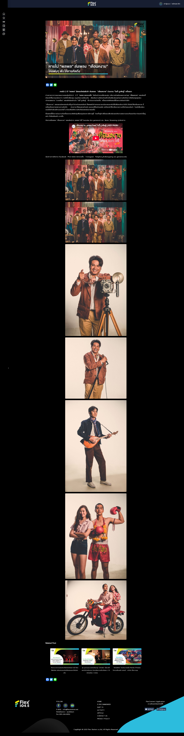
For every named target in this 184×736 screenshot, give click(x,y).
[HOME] (4, 14)
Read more (101, 673)
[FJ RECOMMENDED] (4, 18)
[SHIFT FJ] (4, 22)
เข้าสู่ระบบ (167, 4)
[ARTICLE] (4, 30)
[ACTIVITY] (4, 26)
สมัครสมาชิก (176, 4)
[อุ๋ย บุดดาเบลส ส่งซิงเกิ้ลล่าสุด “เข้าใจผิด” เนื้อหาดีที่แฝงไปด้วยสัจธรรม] (95, 657)
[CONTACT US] (4, 34)
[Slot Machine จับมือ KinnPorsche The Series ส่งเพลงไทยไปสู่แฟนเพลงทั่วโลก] (64, 657)
